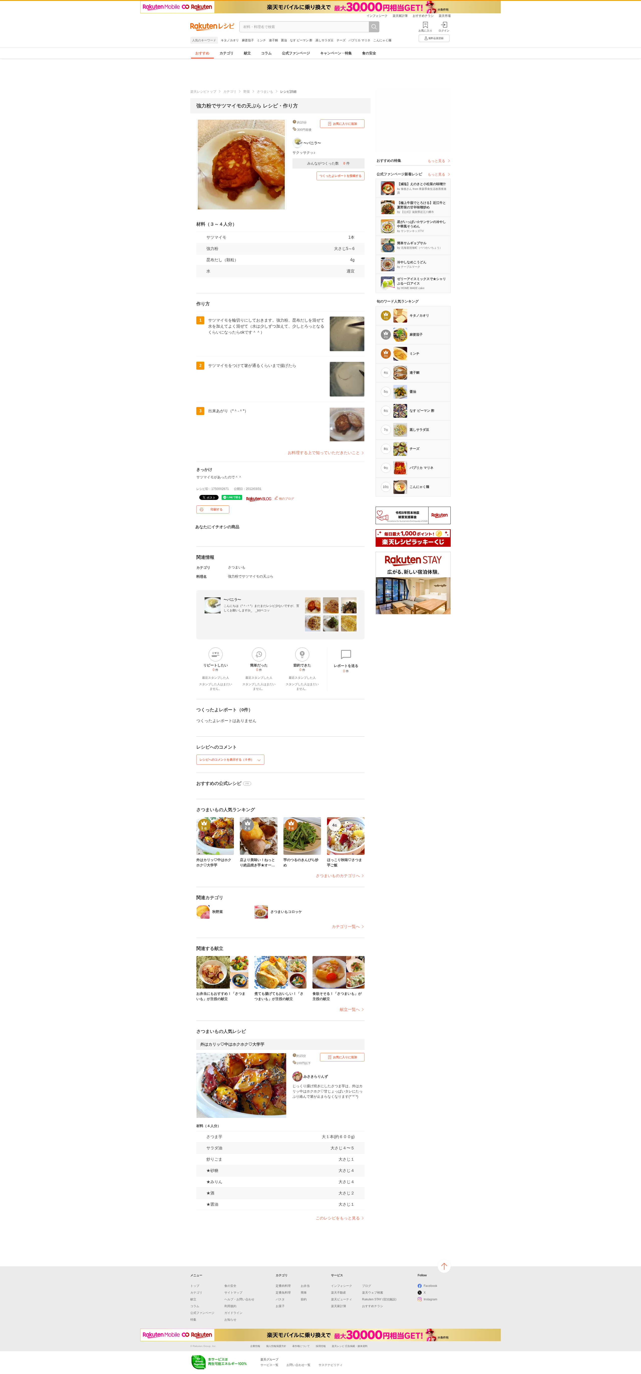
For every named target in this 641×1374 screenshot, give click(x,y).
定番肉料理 (283, 1286)
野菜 (246, 91)
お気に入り (425, 30)
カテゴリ (227, 53)
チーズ (341, 40)
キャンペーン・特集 (336, 53)
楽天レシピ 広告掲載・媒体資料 (350, 1346)
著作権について (301, 1346)
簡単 (304, 1292)
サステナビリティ (330, 1365)
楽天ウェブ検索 (372, 1292)
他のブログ (286, 498)
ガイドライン (233, 1313)
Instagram (430, 1299)
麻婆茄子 (248, 40)
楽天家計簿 (400, 16)
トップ (194, 1286)
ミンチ (261, 40)
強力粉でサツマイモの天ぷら (250, 576)
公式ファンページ (296, 53)
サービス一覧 (269, 1365)
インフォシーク (377, 16)
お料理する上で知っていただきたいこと (324, 453)
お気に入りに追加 (345, 123)
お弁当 (305, 1286)
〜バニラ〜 (232, 600)
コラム (266, 53)
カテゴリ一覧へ (346, 926)
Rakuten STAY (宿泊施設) (379, 1299)
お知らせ (230, 1319)
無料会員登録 (435, 38)
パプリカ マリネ (359, 40)
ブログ (366, 1286)
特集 (193, 1319)
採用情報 (321, 1346)
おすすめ (202, 53)
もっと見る (436, 161)
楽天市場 (445, 16)
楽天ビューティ (341, 1299)
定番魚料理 (283, 1292)
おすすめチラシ (423, 16)
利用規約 (230, 1306)
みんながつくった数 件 (328, 163)
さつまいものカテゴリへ (338, 876)
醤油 (284, 40)
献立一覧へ (350, 1009)
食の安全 (369, 53)
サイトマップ (233, 1292)
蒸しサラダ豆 (324, 40)
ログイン (443, 30)
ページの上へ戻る (444, 1266)
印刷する (217, 509)
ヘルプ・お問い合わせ (239, 1299)
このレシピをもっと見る (338, 1218)
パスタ (280, 1299)
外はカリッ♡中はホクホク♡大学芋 (232, 1044)
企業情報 (255, 1346)
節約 (304, 1299)
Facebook (430, 1286)
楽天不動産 (338, 1292)
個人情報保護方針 (276, 1346)
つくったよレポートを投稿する (340, 176)
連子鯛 (273, 40)
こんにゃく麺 (382, 40)
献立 (247, 53)
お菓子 (280, 1306)
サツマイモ (216, 237)
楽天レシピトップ (203, 91)
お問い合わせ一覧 (298, 1365)
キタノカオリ (230, 40)
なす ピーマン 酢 (301, 40)
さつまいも (265, 91)
